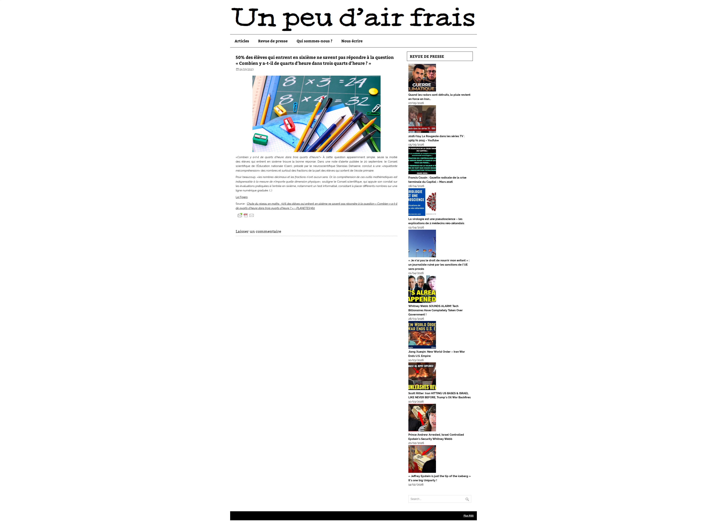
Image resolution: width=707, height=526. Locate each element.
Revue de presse (273, 40)
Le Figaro (242, 197)
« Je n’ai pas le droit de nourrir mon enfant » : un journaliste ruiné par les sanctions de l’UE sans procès (439, 265)
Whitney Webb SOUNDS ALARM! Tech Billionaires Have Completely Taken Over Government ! (435, 310)
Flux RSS (469, 515)
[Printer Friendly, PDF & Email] (246, 214)
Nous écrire (352, 40)
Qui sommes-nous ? (314, 40)
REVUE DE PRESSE (427, 56)
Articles (242, 40)
